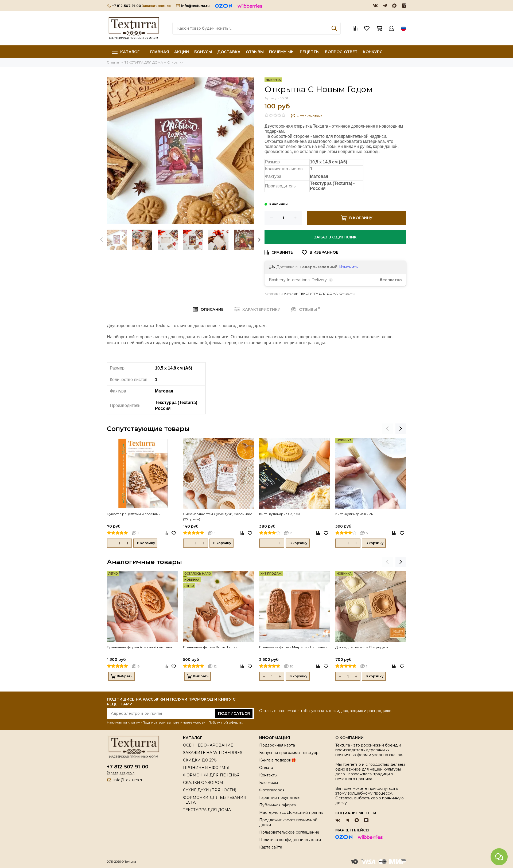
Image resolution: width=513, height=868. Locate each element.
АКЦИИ (181, 51)
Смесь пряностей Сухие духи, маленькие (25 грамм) (217, 516)
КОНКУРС (372, 51)
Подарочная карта (277, 745)
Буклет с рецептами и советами (134, 514)
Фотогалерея (272, 790)
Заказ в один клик (335, 237)
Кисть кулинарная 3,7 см (279, 514)
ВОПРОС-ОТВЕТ (341, 51)
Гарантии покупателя (279, 797)
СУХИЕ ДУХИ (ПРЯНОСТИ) (209, 790)
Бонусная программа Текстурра (290, 752)
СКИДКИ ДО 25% (200, 760)
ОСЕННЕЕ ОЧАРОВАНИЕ (208, 745)
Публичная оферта (277, 805)
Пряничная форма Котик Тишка (210, 647)
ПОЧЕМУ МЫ (281, 51)
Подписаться (234, 713)
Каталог (129, 51)
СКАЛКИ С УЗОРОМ (203, 782)
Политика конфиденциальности (290, 839)
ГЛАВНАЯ (159, 51)
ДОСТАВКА (228, 51)
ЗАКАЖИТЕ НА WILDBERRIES (212, 752)
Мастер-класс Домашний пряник (291, 812)
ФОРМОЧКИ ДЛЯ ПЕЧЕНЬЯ (211, 775)
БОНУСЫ (203, 51)
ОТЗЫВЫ (255, 51)
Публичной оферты (225, 722)
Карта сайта (270, 847)
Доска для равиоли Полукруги (361, 647)
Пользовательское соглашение (289, 832)
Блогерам (268, 782)
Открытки (347, 294)
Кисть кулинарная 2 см (354, 514)
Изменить (348, 267)
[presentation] (101, 239)
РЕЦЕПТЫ (310, 51)
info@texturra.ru (195, 6)
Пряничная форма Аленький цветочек (140, 647)
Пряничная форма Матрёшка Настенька (293, 647)
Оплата (266, 767)
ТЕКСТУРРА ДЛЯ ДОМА (318, 294)
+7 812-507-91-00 (126, 6)
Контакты (268, 775)
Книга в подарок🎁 (277, 760)
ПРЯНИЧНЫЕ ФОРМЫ (206, 767)
